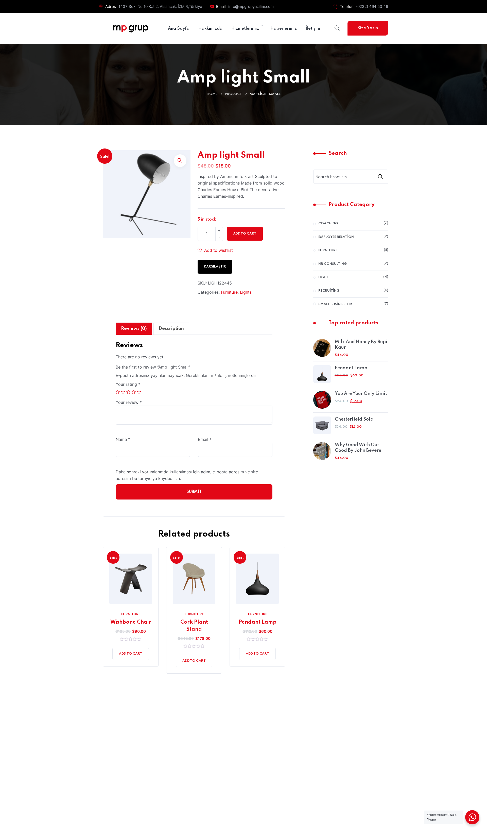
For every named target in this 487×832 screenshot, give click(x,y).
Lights (246, 292)
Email (205, 439)
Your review (129, 402)
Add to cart (244, 233)
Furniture (229, 292)
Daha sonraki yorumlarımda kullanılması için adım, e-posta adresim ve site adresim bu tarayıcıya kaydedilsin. (187, 475)
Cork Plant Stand (194, 626)
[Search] (381, 177)
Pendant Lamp (257, 622)
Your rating (128, 384)
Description (171, 328)
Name (123, 439)
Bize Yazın (368, 28)
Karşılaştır (215, 266)
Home (212, 94)
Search (337, 153)
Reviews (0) (134, 328)
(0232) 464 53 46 (372, 6)
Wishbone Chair (130, 622)
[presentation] (104, 614)
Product (233, 94)
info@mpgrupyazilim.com (251, 6)
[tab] (134, 329)
